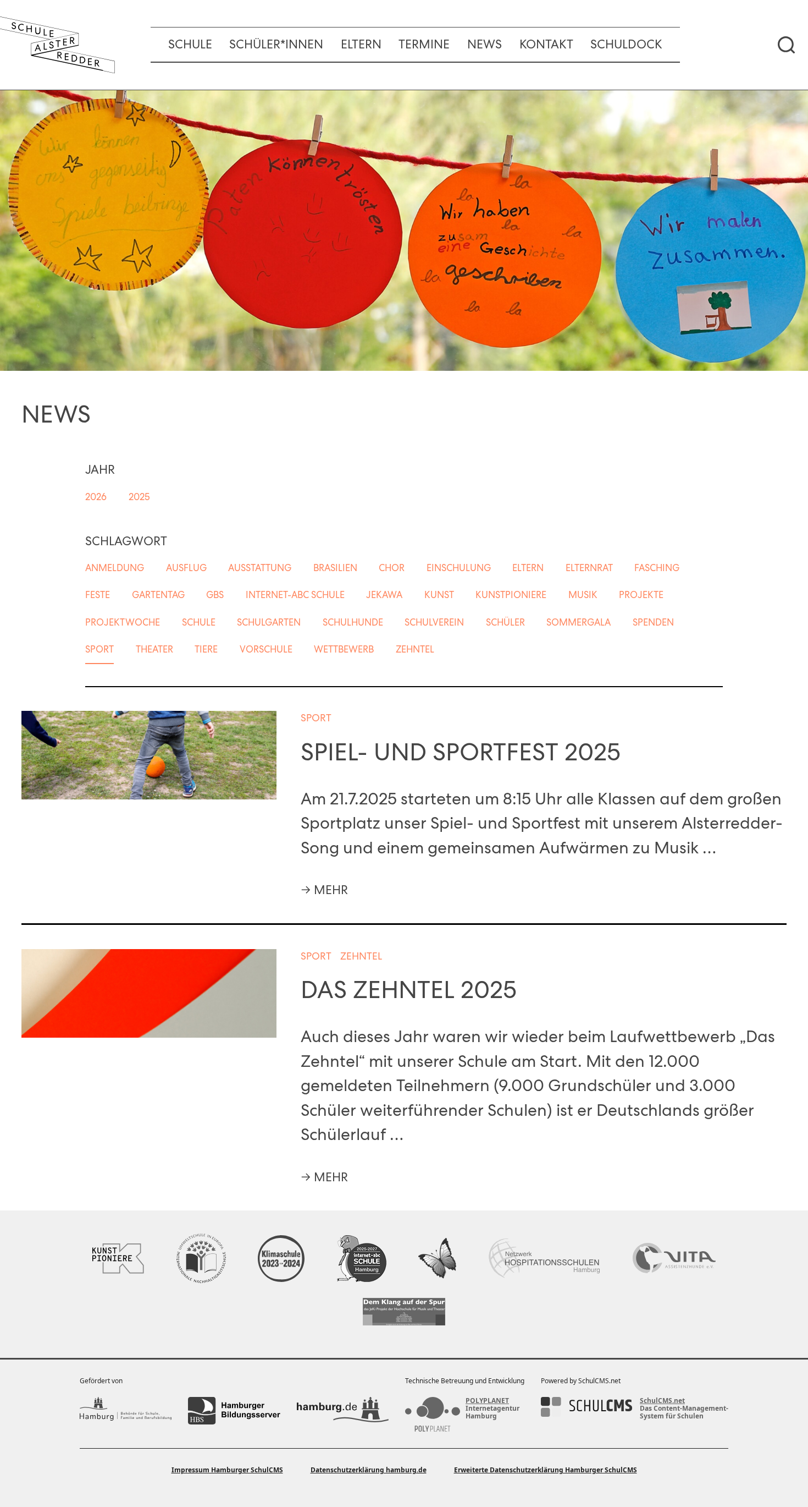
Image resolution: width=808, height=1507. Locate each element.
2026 (96, 497)
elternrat (589, 568)
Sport (99, 649)
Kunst (439, 595)
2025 (139, 497)
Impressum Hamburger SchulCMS (227, 1470)
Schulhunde (353, 622)
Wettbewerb (344, 649)
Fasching (656, 568)
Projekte (641, 595)
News (484, 44)
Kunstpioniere (510, 595)
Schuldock (626, 44)
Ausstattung (259, 568)
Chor (392, 568)
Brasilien (335, 568)
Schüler (505, 622)
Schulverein (434, 622)
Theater (154, 649)
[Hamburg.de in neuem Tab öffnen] (343, 1410)
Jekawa (384, 595)
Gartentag (158, 595)
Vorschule (266, 649)
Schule (190, 44)
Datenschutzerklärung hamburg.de (369, 1470)
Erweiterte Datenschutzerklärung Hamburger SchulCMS (545, 1470)
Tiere (206, 649)
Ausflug (186, 568)
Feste (97, 595)
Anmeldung (114, 568)
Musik (582, 595)
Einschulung (459, 568)
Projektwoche (122, 622)
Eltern (361, 44)
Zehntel (415, 649)
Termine (424, 44)
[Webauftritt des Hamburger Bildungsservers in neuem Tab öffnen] (234, 1410)
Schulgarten (269, 622)
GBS (215, 595)
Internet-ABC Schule (295, 595)
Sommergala (578, 622)
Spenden (653, 622)
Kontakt (546, 44)
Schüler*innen (276, 44)
